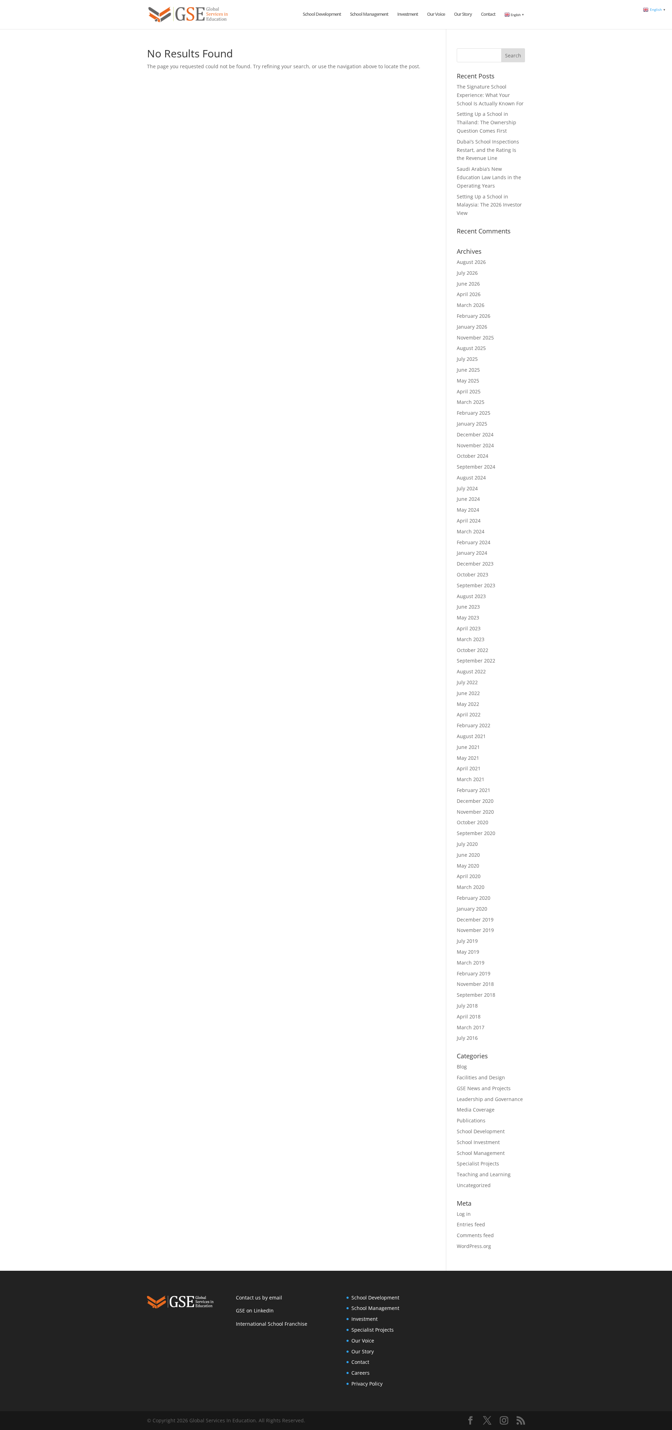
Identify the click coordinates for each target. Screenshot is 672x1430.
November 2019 (475, 930)
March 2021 (470, 779)
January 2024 (472, 552)
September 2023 (476, 585)
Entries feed (471, 1224)
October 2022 (472, 650)
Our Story (463, 14)
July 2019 (467, 941)
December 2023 (475, 563)
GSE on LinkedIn (255, 1310)
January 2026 (472, 326)
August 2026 (471, 262)
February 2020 (473, 898)
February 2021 (473, 790)
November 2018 (475, 984)
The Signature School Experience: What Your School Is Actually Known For (490, 95)
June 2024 (468, 499)
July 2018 (467, 1005)
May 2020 (468, 865)
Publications (471, 1120)
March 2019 (470, 962)
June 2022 (468, 693)
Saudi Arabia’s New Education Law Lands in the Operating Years (489, 177)
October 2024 (472, 456)
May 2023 (468, 617)
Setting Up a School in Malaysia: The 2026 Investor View (489, 205)
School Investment (478, 1142)
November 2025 (475, 337)
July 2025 (467, 359)
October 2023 (472, 574)
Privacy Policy (367, 1383)
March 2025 (470, 402)
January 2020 (472, 908)
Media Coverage (476, 1109)
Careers (360, 1372)
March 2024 (470, 531)
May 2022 (468, 704)
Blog (462, 1066)
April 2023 (469, 628)
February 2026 (473, 316)
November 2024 (475, 445)
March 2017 (470, 1027)
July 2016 (467, 1038)
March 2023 (470, 639)
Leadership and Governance (490, 1099)
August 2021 (471, 736)
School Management (369, 14)
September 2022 (476, 660)
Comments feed (475, 1235)
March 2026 (470, 305)
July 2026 (467, 272)
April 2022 (469, 714)
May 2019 (468, 951)
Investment (407, 14)
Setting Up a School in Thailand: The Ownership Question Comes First (486, 122)
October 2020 (472, 822)
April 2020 (469, 876)
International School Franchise (271, 1323)
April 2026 (469, 294)
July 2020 (467, 844)
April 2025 (469, 391)
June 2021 (468, 747)
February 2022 (473, 725)
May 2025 (468, 380)
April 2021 (469, 768)
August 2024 (471, 477)
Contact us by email (259, 1297)
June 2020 (468, 854)
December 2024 (475, 434)
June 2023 (468, 606)
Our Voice (436, 14)
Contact (488, 14)
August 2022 (471, 671)
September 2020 (476, 833)
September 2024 (476, 466)
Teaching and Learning (484, 1174)
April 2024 (469, 520)
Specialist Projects (478, 1163)
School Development (322, 14)
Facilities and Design (481, 1077)
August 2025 (471, 348)
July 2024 (467, 488)
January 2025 (472, 423)
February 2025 (473, 412)
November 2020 (475, 811)
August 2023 (471, 596)
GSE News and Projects (484, 1088)
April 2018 (469, 1016)
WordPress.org (474, 1246)
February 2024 (473, 542)
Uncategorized (474, 1185)
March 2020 (470, 887)
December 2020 (475, 801)
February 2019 (473, 973)
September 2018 (476, 994)
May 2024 (468, 509)
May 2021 (468, 758)
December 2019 (475, 919)
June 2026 (468, 283)
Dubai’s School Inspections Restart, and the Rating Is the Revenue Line (488, 150)
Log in (464, 1214)
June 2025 (468, 369)
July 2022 (467, 682)
